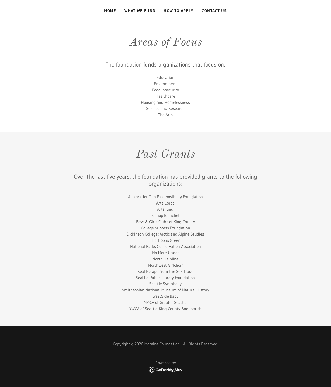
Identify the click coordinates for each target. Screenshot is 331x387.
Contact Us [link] (214, 10)
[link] (166, 369)
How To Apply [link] (178, 10)
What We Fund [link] (139, 10)
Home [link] (110, 10)
